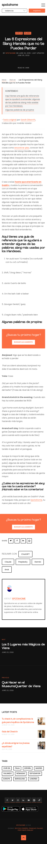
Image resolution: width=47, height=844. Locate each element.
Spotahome (11, 53)
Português (22, 830)
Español (25, 828)
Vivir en (19, 33)
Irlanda (27, 33)
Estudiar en (35, 773)
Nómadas (21, 773)
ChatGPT (25, 554)
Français (32, 828)
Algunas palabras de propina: (19, 109)
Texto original (9, 119)
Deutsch (18, 828)
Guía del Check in (10, 732)
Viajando (7, 773)
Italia (17, 768)
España (27, 768)
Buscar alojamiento (23, 342)
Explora (37, 10)
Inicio (4, 80)
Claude (8, 561)
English (30, 830)
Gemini (37, 561)
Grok (7, 569)
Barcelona (20, 779)
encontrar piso (21, 147)
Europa (6, 779)
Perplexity (22, 561)
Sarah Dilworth (28, 119)
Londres (33, 779)
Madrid (39, 768)
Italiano (40, 828)
